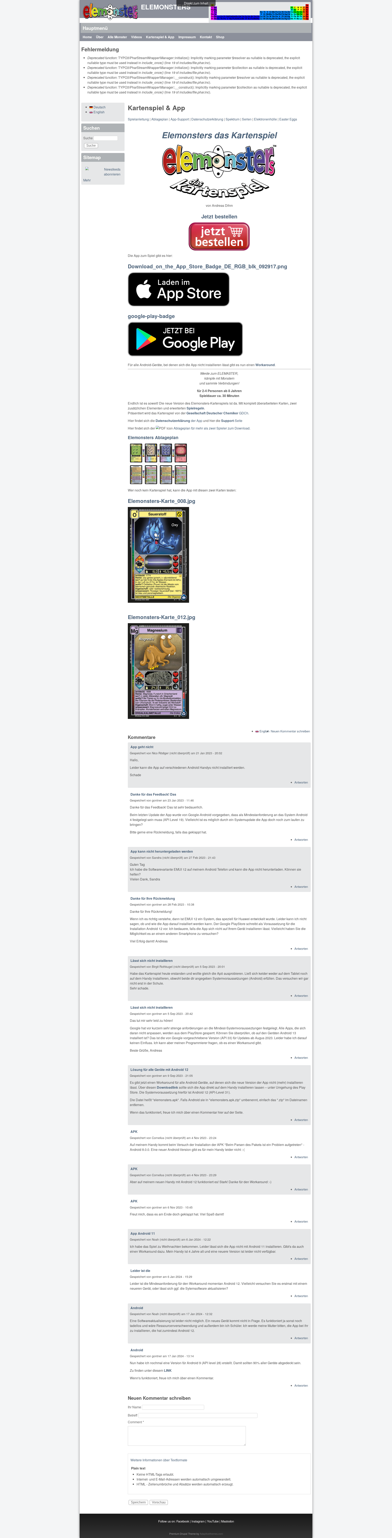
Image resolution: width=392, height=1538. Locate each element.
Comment (136, 1422)
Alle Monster (117, 37)
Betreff (133, 1415)
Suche (88, 138)
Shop (220, 37)
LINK (168, 1370)
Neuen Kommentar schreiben (290, 731)
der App (179, 420)
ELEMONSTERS (165, 6)
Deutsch (99, 107)
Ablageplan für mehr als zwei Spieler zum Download (211, 428)
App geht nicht (141, 746)
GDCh (217, 413)
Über (100, 37)
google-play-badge (151, 316)
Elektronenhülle (265, 119)
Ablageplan (159, 119)
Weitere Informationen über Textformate (158, 1460)
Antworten (301, 782)
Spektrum (232, 119)
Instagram (198, 1521)
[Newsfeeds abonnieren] (102, 172)
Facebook (182, 1521)
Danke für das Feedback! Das (153, 794)
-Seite (231, 420)
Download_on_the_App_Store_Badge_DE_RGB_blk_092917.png (207, 266)
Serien (247, 119)
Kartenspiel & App (160, 37)
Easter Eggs (288, 119)
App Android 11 (142, 1233)
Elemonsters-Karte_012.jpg (161, 617)
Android (136, 1307)
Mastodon (227, 1521)
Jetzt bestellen (219, 216)
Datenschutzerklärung (207, 119)
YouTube (213, 1521)
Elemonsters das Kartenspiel (219, 135)
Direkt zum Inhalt (196, 3)
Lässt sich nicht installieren (151, 960)
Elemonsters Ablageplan (153, 437)
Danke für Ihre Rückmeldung (152, 898)
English (264, 731)
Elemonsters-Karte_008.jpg (161, 501)
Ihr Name (135, 1407)
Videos (136, 37)
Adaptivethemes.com (211, 1533)
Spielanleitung (138, 119)
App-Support (179, 119)
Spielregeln (195, 408)
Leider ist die (140, 1270)
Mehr (87, 180)
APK (134, 1131)
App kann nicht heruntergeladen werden (161, 851)
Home (87, 37)
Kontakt (206, 37)
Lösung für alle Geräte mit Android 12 (159, 1069)
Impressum (187, 37)
